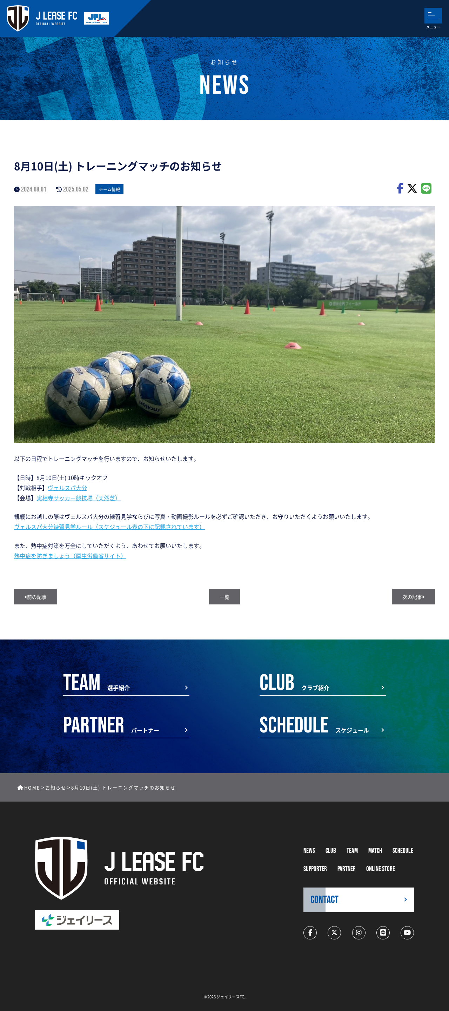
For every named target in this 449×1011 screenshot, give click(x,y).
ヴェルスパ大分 (67, 487)
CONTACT (324, 899)
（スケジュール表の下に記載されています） (149, 526)
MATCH (375, 851)
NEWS (309, 851)
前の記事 (37, 596)
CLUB (331, 851)
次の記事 (412, 596)
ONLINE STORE (380, 869)
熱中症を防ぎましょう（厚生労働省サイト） (70, 555)
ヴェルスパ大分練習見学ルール (53, 526)
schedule (403, 851)
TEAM (352, 851)
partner (346, 869)
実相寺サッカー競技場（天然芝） (78, 498)
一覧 (224, 596)
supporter (315, 869)
